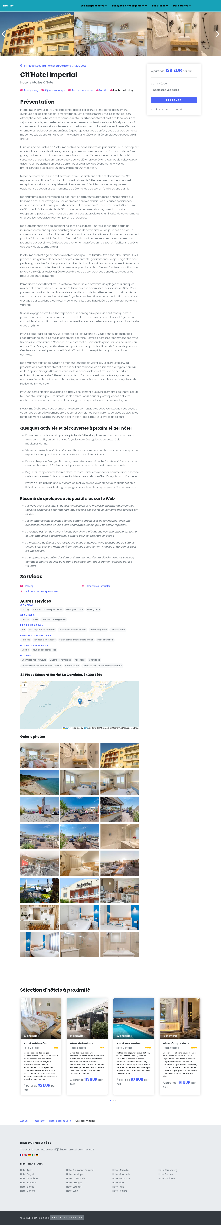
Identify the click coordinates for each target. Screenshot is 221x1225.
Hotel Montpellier (121, 1174)
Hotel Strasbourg (168, 1170)
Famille (103, 90)
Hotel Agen (26, 1170)
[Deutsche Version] (37, 1157)
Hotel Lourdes (74, 1186)
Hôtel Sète (39, 1120)
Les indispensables (92, 5)
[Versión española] (29, 1157)
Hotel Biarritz (27, 1186)
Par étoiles (158, 5)
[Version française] (21, 1157)
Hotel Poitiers (119, 1190)
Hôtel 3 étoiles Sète (60, 1120)
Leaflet (68, 727)
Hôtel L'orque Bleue (176, 1043)
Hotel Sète (9, 5)
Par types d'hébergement (128, 5)
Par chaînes (180, 5)
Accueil (24, 1120)
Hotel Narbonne (121, 1178)
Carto (85, 727)
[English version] (25, 1157)
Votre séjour (159, 83)
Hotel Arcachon (29, 1178)
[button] (110, 53)
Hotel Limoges (74, 1182)
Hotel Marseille (120, 1170)
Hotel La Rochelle (75, 1178)
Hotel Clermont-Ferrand (80, 1170)
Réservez (174, 100)
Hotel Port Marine (128, 1043)
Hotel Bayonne (28, 1182)
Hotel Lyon (72, 1190)
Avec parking (31, 90)
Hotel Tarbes (166, 1174)
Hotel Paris (118, 1186)
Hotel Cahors (27, 1190)
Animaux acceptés (82, 90)
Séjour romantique (55, 90)
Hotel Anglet (27, 1174)
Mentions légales (67, 1217)
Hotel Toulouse (167, 1178)
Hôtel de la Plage (81, 1043)
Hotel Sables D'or (35, 1043)
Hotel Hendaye (74, 1174)
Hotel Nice (118, 1182)
